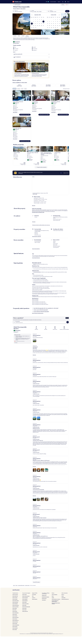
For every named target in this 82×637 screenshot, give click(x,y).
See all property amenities (36, 236)
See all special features (36, 257)
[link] (67, 4)
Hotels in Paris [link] (14, 609)
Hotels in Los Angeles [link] (15, 606)
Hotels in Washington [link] (15, 612)
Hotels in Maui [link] (24, 605)
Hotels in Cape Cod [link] (25, 611)
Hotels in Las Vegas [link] (15, 594)
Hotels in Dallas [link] (15, 629)
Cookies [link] (53, 597)
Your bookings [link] (34, 594)
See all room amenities (36, 248)
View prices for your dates (25, 114)
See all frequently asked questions (37, 313)
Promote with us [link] (44, 598)
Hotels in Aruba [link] (24, 594)
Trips (62, 1)
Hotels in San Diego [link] (15, 602)
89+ (67, 33)
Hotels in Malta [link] (24, 602)
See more (33, 205)
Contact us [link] (33, 597)
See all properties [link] (17, 4)
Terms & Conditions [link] (54, 594)
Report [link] (16, 342)
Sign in (68, 1)
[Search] (67, 322)
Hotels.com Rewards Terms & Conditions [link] (56, 603)
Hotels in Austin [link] (15, 614)
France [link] (16, 585)
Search (67, 11)
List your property (53, 1)
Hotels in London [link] (15, 623)
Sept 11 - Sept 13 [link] (62, 85)
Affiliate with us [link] (44, 595)
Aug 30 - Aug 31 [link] (19, 85)
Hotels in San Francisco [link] (16, 605)
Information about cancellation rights (38, 212)
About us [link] (63, 594)
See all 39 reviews (16, 43)
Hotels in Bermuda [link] (24, 600)
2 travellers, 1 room (53, 11)
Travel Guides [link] (63, 597)
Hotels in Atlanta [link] (15, 615)
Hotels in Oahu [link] (24, 609)
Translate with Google (36, 383)
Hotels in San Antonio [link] (16, 617)
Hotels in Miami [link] (15, 608)
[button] (34, 19)
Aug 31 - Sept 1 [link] (34, 85)
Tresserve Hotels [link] (27, 585)
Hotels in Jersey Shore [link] (25, 603)
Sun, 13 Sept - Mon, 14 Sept (36, 11)
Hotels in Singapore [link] (25, 597)
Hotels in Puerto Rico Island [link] (26, 606)
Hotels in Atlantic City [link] (16, 620)
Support (59, 1)
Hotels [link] (14, 585)
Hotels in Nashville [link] (15, 603)
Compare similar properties (42, 167)
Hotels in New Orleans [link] (16, 600)
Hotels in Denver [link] (15, 611)
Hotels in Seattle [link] (15, 626)
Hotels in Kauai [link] (24, 608)
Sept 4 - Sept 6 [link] (48, 85)
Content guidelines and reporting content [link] (55, 601)
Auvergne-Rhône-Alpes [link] (21, 585)
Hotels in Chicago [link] (15, 597)
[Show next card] (69, 156)
